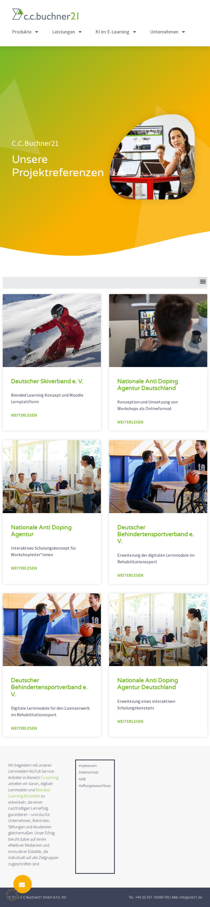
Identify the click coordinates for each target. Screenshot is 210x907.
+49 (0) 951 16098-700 (152, 897)
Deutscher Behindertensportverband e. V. (155, 534)
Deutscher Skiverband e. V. (47, 381)
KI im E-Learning (112, 32)
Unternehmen (164, 32)
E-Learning (50, 777)
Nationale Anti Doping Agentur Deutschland (147, 385)
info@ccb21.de (191, 897)
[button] (202, 281)
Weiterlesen (24, 415)
